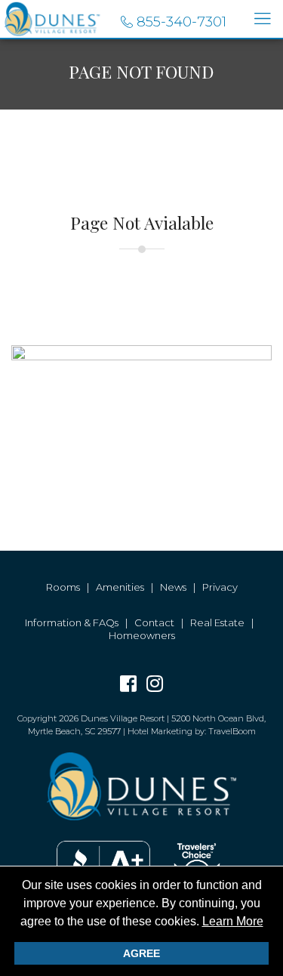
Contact (154, 622)
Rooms (63, 587)
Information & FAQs (71, 622)
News (173, 587)
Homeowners (142, 635)
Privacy (220, 587)
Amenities (120, 587)
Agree (141, 953)
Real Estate (217, 622)
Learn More (232, 921)
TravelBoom (232, 731)
